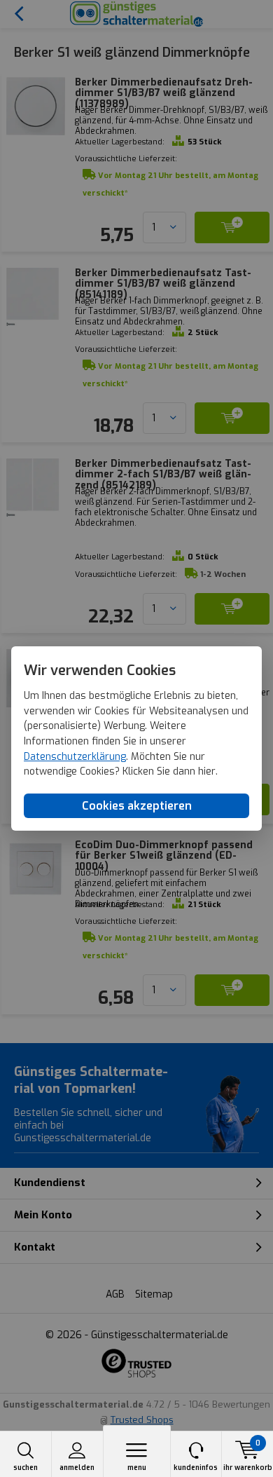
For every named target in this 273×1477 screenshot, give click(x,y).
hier (207, 772)
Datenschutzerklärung (75, 756)
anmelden (76, 1467)
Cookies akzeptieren (137, 805)
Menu (136, 1467)
